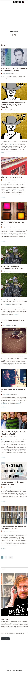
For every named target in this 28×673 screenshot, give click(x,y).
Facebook (19, 403)
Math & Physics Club (19, 151)
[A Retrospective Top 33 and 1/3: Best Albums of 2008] (14, 515)
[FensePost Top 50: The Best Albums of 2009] (14, 471)
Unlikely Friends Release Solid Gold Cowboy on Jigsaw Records (13, 105)
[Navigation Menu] (14, 35)
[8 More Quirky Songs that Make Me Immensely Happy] (14, 57)
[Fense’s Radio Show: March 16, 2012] (14, 378)
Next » (11, 557)
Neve (2, 668)
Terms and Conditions (17, 670)
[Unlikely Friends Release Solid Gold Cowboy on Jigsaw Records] (14, 91)
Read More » (20, 78)
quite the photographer (9, 234)
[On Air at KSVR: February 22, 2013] (14, 211)
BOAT (11, 144)
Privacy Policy (9, 670)
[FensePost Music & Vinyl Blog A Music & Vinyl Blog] (14, 32)
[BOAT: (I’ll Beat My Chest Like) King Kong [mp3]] (14, 420)
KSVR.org (17, 189)
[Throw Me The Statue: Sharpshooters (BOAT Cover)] (14, 255)
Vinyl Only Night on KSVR (11, 177)
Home (2, 41)
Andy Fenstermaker (6, 73)
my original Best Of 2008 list (14, 534)
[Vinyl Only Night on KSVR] (14, 166)
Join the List (5, 639)
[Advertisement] (14, 15)
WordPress (11, 668)
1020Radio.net (4, 403)
